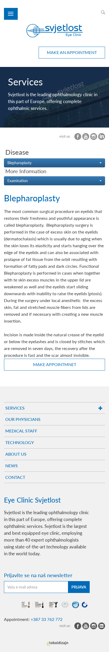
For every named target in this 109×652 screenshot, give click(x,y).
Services (15, 407)
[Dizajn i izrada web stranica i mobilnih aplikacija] (57, 643)
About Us (15, 453)
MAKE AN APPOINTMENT (72, 52)
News (11, 465)
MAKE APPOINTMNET (54, 364)
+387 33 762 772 (46, 619)
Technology (19, 442)
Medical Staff (21, 430)
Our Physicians (22, 419)
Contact (15, 477)
